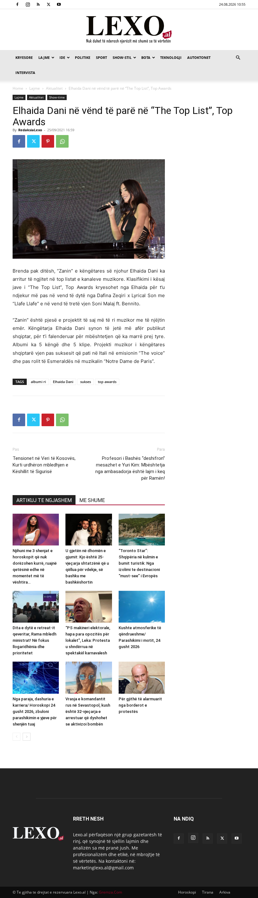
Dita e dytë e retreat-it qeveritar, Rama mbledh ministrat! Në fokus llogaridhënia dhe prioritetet (34, 640)
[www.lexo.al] (129, 30)
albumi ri (38, 381)
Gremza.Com (110, 892)
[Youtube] (59, 4)
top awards (107, 381)
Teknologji (171, 57)
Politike (82, 57)
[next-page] (27, 737)
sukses (85, 381)
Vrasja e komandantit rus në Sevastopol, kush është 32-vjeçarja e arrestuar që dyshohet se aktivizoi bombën (87, 711)
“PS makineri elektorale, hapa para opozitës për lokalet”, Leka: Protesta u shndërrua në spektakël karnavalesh (87, 640)
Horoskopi (187, 892)
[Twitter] (48, 4)
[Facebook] (17, 4)
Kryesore (24, 57)
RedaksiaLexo (30, 129)
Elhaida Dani (63, 381)
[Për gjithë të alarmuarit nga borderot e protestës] (142, 677)
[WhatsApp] (62, 141)
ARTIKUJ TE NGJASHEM (44, 500)
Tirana (207, 892)
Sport (101, 57)
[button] (237, 58)
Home (18, 88)
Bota (145, 57)
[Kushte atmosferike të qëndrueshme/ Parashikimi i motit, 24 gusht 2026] (142, 607)
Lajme (44, 57)
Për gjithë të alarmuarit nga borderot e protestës (140, 705)
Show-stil (122, 57)
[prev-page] (16, 737)
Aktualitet (54, 88)
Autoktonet (198, 57)
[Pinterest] (48, 141)
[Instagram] (27, 4)
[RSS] (38, 4)
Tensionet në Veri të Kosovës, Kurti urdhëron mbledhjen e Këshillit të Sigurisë (44, 464)
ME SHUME (92, 500)
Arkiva (224, 892)
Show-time (57, 97)
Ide (62, 57)
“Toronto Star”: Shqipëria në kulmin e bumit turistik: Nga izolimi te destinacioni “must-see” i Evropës (139, 563)
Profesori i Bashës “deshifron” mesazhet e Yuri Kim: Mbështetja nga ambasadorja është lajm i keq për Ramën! (130, 468)
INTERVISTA (25, 72)
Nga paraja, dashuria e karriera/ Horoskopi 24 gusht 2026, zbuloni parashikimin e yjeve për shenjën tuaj (35, 711)
